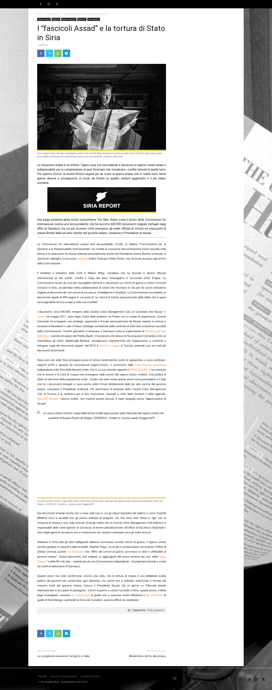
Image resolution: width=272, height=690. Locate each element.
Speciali (81, 19)
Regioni (56, 19)
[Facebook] (40, 4)
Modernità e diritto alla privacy (147, 656)
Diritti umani (53, 14)
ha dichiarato (75, 551)
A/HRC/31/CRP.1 (139, 369)
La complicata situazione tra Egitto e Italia (63, 656)
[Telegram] (66, 53)
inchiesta (82, 258)
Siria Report (93, 19)
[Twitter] (57, 4)
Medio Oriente (68, 19)
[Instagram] (49, 4)
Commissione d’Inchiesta (150, 365)
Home (40, 14)
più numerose (154, 595)
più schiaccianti (80, 595)
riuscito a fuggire (109, 345)
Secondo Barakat (47, 398)
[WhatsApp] (58, 53)
